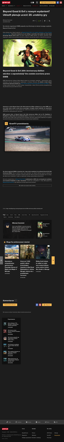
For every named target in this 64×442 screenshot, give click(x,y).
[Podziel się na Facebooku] (44, 21)
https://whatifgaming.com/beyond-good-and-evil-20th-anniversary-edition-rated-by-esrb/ (24, 208)
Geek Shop (59, 5)
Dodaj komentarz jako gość (10, 304)
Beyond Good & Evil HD (8, 182)
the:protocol (57, 435)
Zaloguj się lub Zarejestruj (48, 2)
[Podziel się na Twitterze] (49, 21)
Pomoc (33, 433)
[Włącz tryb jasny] (32, 3)
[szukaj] (37, 2)
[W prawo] (53, 260)
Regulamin (24, 435)
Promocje (35, 5)
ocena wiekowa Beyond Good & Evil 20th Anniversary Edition (35, 83)
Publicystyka (27, 5)
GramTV (49, 435)
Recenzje (11, 5)
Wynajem (51, 5)
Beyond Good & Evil (20, 179)
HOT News (49, 433)
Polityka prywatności (27, 437)
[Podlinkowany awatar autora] (7, 225)
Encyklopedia (44, 5)
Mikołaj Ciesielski (7, 20)
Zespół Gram (25, 433)
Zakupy (56, 433)
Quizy (18, 5)
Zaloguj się (48, 304)
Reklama (34, 435)
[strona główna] (9, 2)
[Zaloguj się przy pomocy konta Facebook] (57, 2)
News (3, 5)
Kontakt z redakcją (36, 437)
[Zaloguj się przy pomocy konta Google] (61, 2)
